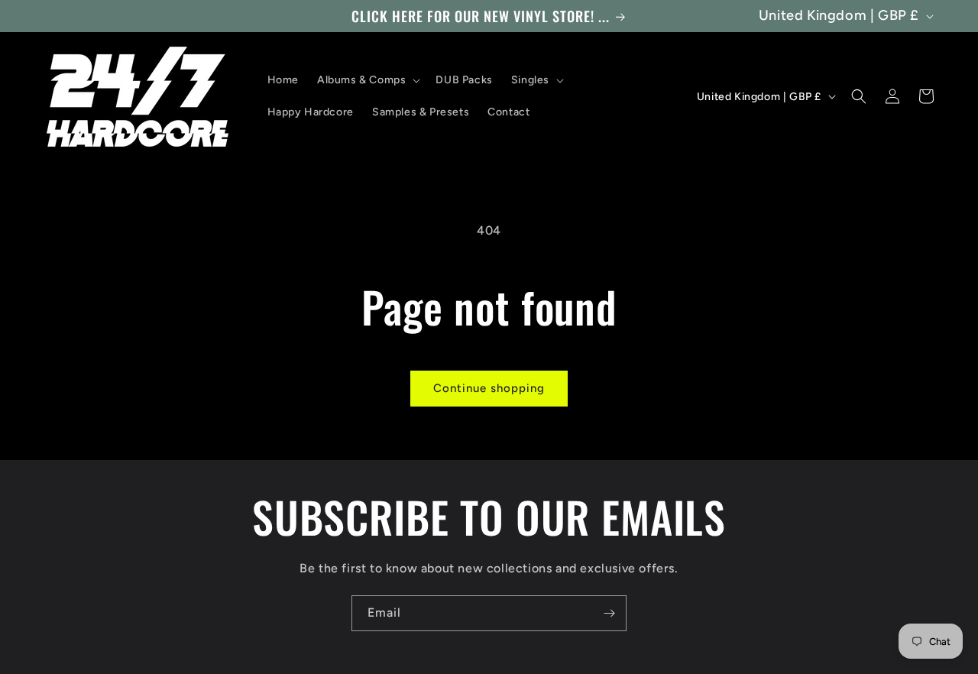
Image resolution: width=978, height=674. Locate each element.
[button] (367, 80)
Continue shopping (489, 388)
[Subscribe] (609, 613)
